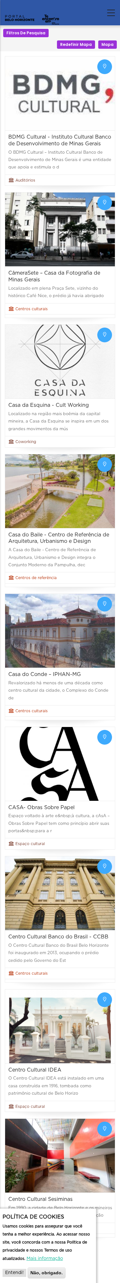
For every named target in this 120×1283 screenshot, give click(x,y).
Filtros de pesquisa (25, 33)
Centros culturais (31, 309)
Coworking (25, 442)
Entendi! (14, 1272)
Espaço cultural (30, 844)
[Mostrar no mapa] (104, 66)
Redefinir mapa (76, 44)
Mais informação (45, 1258)
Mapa (107, 44)
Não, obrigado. (46, 1272)
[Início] (32, 11)
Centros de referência (36, 578)
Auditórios (25, 180)
